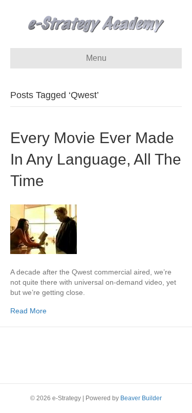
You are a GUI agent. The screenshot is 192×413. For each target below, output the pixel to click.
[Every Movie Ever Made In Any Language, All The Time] (43, 228)
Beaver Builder (141, 398)
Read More (28, 311)
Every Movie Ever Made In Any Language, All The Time (95, 159)
